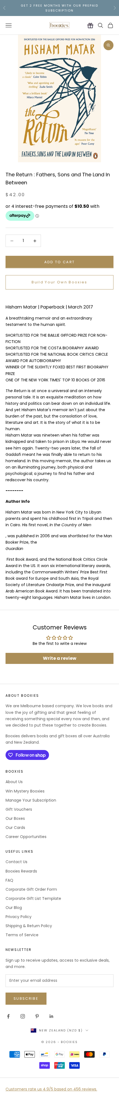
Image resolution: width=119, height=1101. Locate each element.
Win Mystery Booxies (25, 791)
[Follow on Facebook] (8, 1016)
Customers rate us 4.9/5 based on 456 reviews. (51, 1089)
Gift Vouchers (19, 809)
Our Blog (14, 907)
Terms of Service (22, 935)
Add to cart (59, 262)
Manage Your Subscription (31, 800)
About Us (14, 781)
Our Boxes (15, 818)
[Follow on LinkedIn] (51, 1016)
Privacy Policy (19, 916)
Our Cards (15, 827)
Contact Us (16, 862)
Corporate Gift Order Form (31, 889)
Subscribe (26, 998)
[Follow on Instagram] (22, 1016)
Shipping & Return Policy (29, 926)
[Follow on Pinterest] (37, 1016)
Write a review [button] (59, 658)
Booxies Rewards (21, 871)
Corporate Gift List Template (33, 898)
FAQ (9, 880)
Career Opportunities (26, 836)
